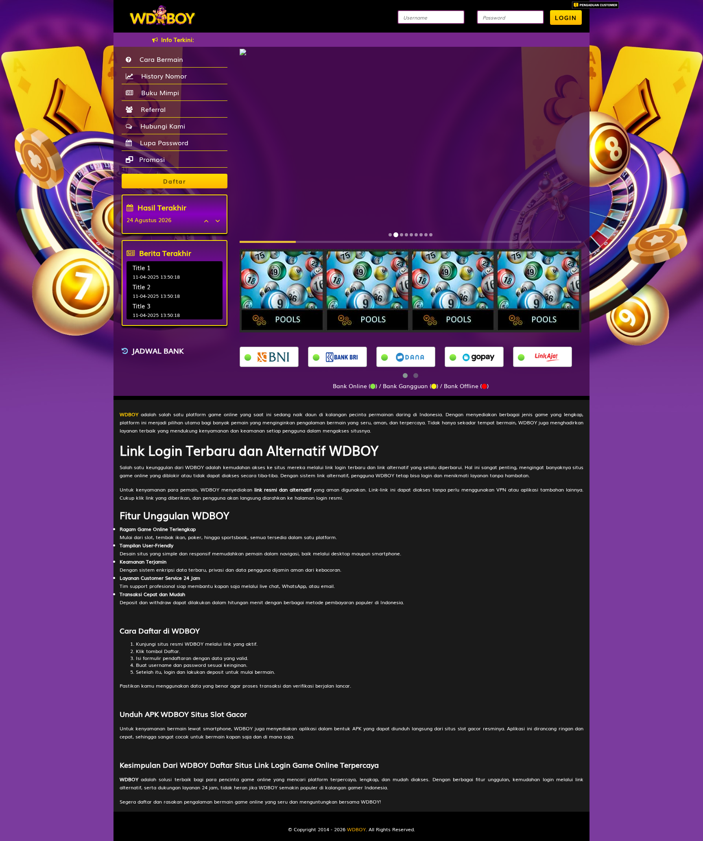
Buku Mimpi (158, 92)
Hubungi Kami (160, 126)
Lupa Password (162, 142)
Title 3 (142, 305)
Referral (151, 109)
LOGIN (566, 17)
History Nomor (162, 76)
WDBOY (356, 829)
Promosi (151, 159)
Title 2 (142, 286)
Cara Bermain (159, 59)
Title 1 (142, 267)
